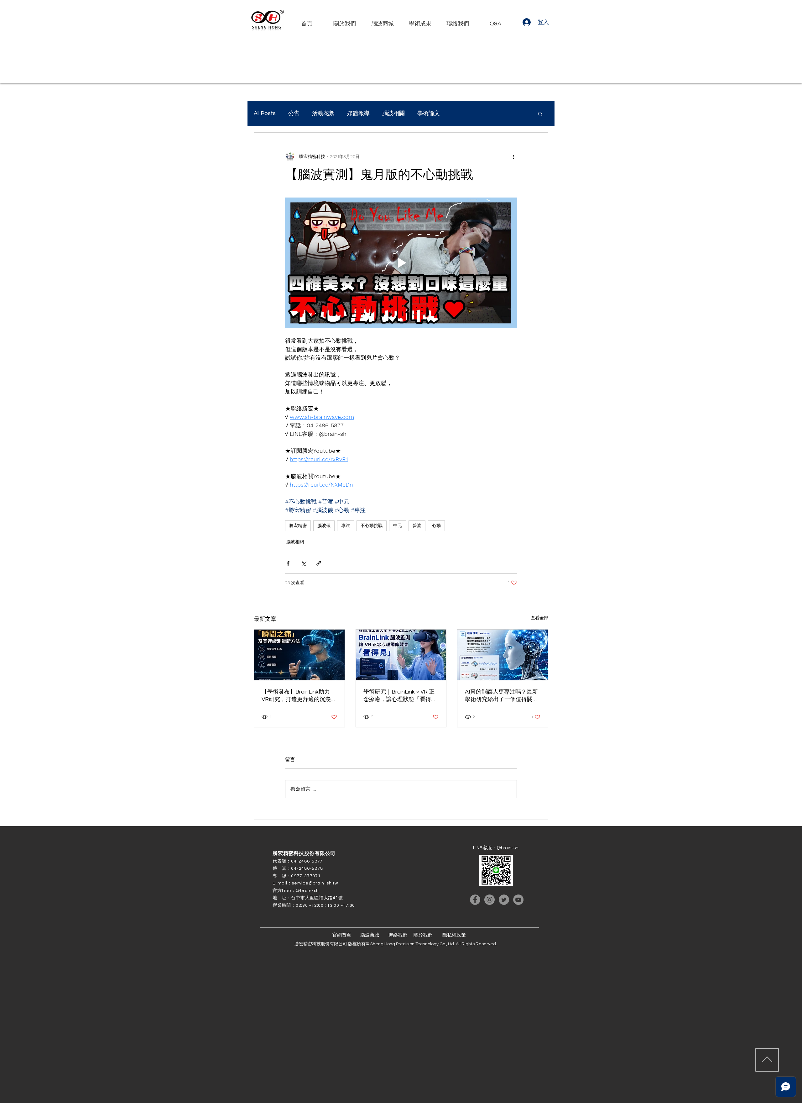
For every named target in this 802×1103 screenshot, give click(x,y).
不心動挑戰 (372, 525)
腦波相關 (393, 113)
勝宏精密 (298, 525)
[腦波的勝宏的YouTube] (518, 900)
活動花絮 (323, 113)
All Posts (265, 113)
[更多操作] (513, 156)
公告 (293, 113)
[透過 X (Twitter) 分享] (303, 563)
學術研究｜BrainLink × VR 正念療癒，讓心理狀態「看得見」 (399, 696)
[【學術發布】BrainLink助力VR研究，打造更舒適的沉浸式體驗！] (299, 655)
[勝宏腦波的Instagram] (489, 900)
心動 (436, 525)
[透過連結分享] (319, 563)
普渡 (417, 525)
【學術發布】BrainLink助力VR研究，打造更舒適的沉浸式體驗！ (299, 696)
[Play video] (401, 263)
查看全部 (539, 617)
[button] (540, 113)
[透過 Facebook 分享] (288, 563)
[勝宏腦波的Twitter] (504, 900)
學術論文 (428, 113)
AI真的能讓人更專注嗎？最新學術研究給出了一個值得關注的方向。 (501, 696)
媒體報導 (358, 113)
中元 (397, 525)
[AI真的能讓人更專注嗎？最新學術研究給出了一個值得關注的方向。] (502, 655)
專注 (345, 525)
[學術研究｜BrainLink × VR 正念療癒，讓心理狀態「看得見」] (401, 655)
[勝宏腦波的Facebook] (475, 900)
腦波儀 (324, 525)
